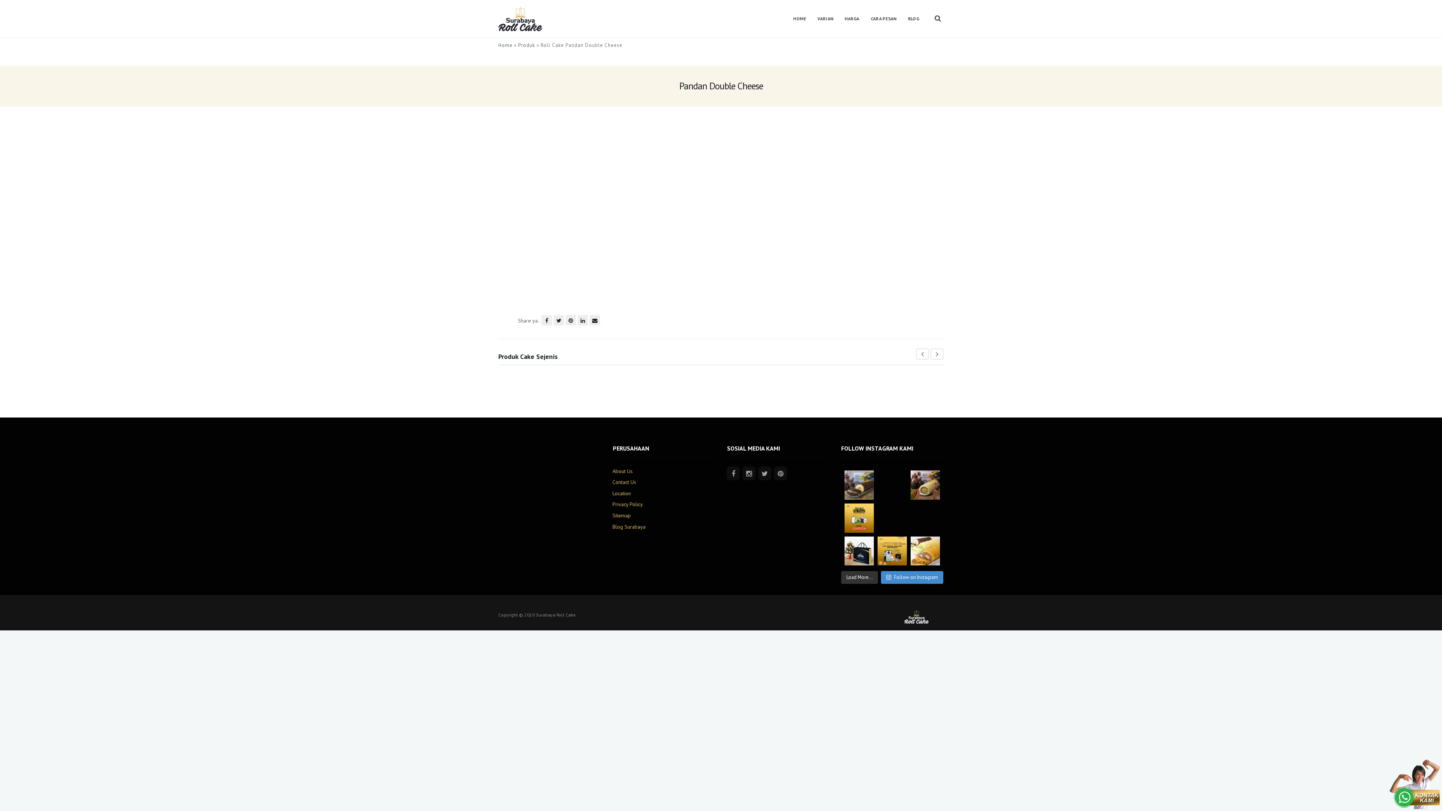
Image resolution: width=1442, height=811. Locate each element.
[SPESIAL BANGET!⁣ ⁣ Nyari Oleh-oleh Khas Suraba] (925, 551)
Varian (825, 18)
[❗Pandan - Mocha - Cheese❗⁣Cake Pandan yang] (925, 485)
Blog (913, 18)
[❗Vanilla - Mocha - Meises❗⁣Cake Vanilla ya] (859, 485)
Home (799, 18)
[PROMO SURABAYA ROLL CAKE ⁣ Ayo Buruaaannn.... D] (859, 518)
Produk (526, 45)
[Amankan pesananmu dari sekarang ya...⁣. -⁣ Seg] (892, 551)
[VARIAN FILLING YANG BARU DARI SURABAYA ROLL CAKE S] (925, 518)
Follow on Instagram (916, 577)
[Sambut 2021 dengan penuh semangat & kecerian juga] (892, 518)
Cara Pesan (884, 18)
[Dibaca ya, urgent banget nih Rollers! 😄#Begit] (892, 485)
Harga (852, 18)
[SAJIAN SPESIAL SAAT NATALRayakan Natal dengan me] (859, 551)
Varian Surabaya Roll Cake (638, 383)
